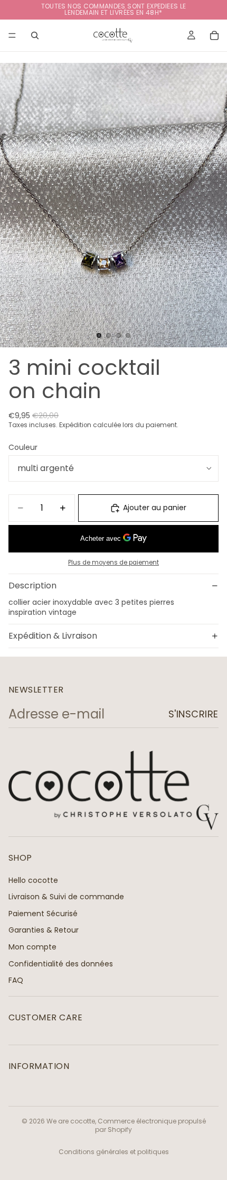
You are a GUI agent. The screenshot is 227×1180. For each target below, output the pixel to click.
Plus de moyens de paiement (113, 562)
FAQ (15, 980)
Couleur (22, 447)
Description (32, 585)
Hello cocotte (33, 879)
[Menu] (12, 35)
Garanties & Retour (43, 930)
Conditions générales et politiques (114, 1151)
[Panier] (214, 35)
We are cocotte (70, 1121)
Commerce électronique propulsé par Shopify (150, 1126)
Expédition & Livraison (52, 636)
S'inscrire (193, 714)
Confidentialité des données (60, 963)
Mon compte (32, 947)
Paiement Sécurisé (43, 913)
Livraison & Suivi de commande (66, 896)
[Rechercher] (34, 35)
